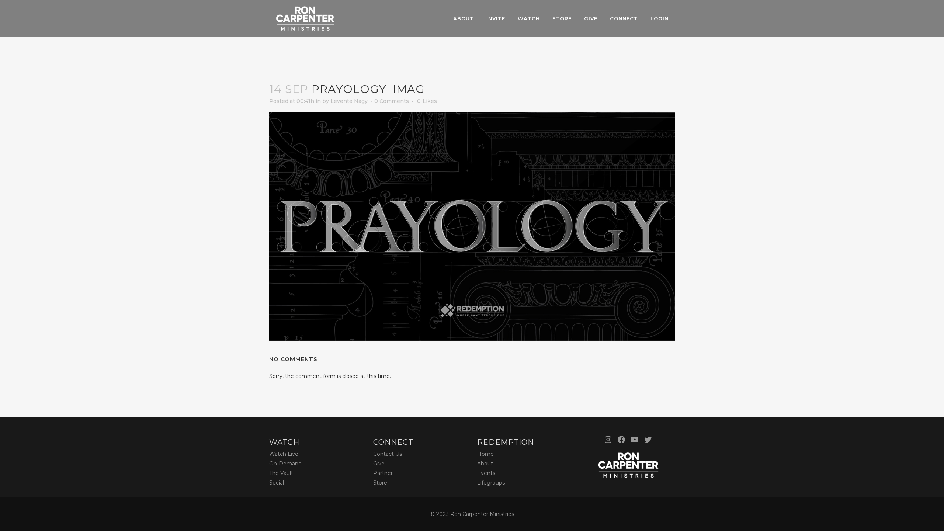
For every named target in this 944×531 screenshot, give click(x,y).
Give (379, 463)
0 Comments (391, 101)
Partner (383, 473)
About (485, 463)
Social (276, 482)
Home (485, 454)
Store (380, 482)
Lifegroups (491, 482)
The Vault (281, 473)
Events (486, 473)
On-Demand (285, 463)
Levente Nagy (349, 101)
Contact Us (387, 454)
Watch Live (283, 454)
